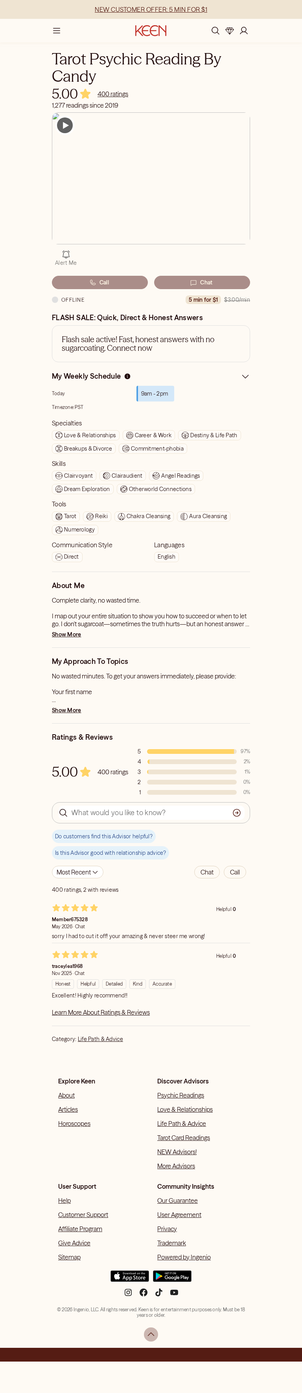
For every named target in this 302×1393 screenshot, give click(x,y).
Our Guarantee (177, 1200)
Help (64, 1200)
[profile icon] (244, 30)
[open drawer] (56, 30)
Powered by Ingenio (184, 1257)
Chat (206, 282)
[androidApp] (172, 1279)
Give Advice (74, 1243)
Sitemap (69, 1257)
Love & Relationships (185, 1109)
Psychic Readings (180, 1095)
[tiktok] (159, 1295)
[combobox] (77, 872)
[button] (207, 872)
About (66, 1095)
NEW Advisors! (177, 1152)
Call (104, 282)
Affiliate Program (80, 1229)
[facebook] (143, 1295)
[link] (113, 94)
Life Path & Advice (100, 1039)
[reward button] (229, 30)
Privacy (167, 1229)
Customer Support (83, 1215)
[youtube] (174, 1295)
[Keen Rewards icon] (229, 30)
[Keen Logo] (150, 30)
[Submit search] (237, 813)
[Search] (215, 30)
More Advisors (176, 1166)
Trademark (171, 1243)
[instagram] (128, 1295)
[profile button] (244, 30)
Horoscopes (74, 1123)
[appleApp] (129, 1279)
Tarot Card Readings (183, 1138)
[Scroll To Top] (151, 1334)
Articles (68, 1109)
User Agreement (179, 1215)
